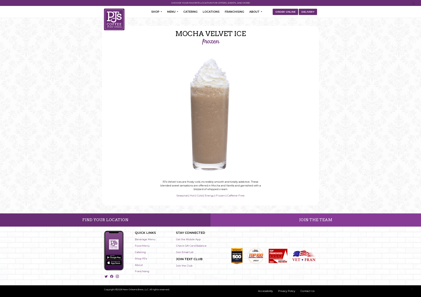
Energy (209, 195)
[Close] (414, 3)
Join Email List (184, 252)
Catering (190, 11)
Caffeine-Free (236, 195)
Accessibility (265, 291)
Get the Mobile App (188, 239)
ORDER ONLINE (285, 11)
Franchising (234, 11)
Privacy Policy (286, 291)
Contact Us (307, 291)
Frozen (220, 195)
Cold (200, 195)
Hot (192, 195)
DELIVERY (307, 11)
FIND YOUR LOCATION (105, 220)
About (139, 265)
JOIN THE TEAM (316, 220)
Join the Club (184, 265)
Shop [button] (155, 11)
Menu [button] (171, 11)
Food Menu (142, 245)
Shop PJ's (141, 258)
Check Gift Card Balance (191, 245)
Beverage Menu (145, 239)
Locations (211, 11)
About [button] (254, 11)
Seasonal (182, 195)
